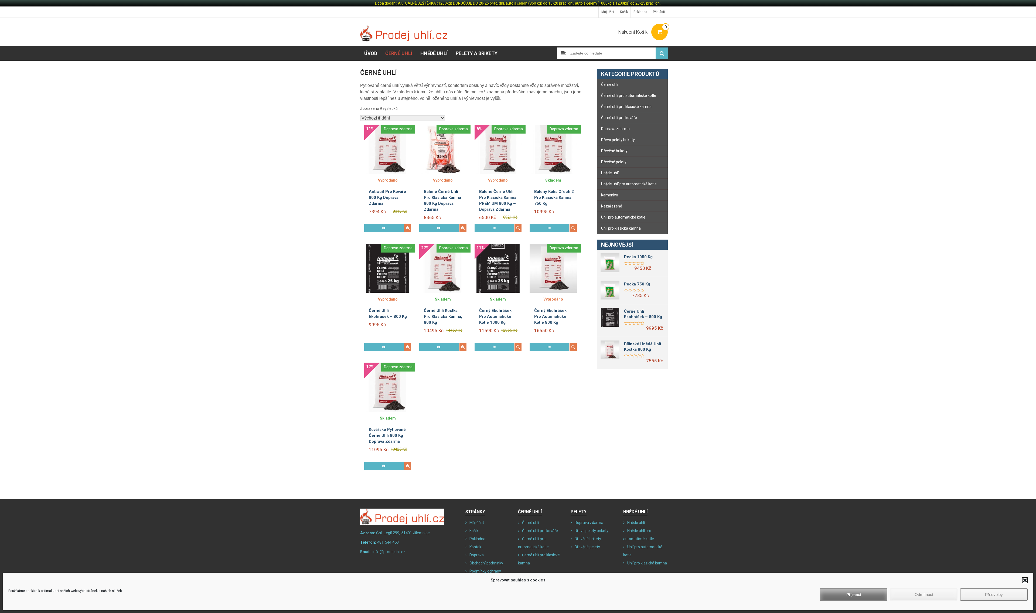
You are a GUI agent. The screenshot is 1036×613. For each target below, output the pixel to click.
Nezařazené (611, 206)
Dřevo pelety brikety (618, 140)
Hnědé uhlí (434, 53)
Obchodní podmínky (486, 563)
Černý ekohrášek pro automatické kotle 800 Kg (550, 316)
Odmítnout (924, 594)
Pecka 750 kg (637, 284)
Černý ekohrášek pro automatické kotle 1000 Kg (495, 316)
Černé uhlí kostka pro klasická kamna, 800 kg (443, 316)
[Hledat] (662, 53)
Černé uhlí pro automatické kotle (628, 95)
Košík (624, 12)
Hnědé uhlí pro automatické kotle (629, 184)
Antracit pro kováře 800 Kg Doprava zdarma (387, 197)
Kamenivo (609, 195)
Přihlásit (659, 12)
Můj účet (607, 12)
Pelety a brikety (476, 53)
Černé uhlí (398, 53)
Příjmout (853, 594)
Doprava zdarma (615, 129)
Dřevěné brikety (614, 151)
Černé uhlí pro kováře (619, 117)
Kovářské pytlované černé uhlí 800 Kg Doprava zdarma (387, 435)
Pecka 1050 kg (638, 256)
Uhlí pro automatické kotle (623, 217)
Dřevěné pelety (613, 162)
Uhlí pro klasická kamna (621, 228)
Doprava (476, 555)
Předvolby (994, 594)
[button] (1025, 580)
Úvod (370, 53)
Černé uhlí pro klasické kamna (626, 106)
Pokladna (640, 12)
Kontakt (476, 547)
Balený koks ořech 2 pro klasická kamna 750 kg (554, 197)
